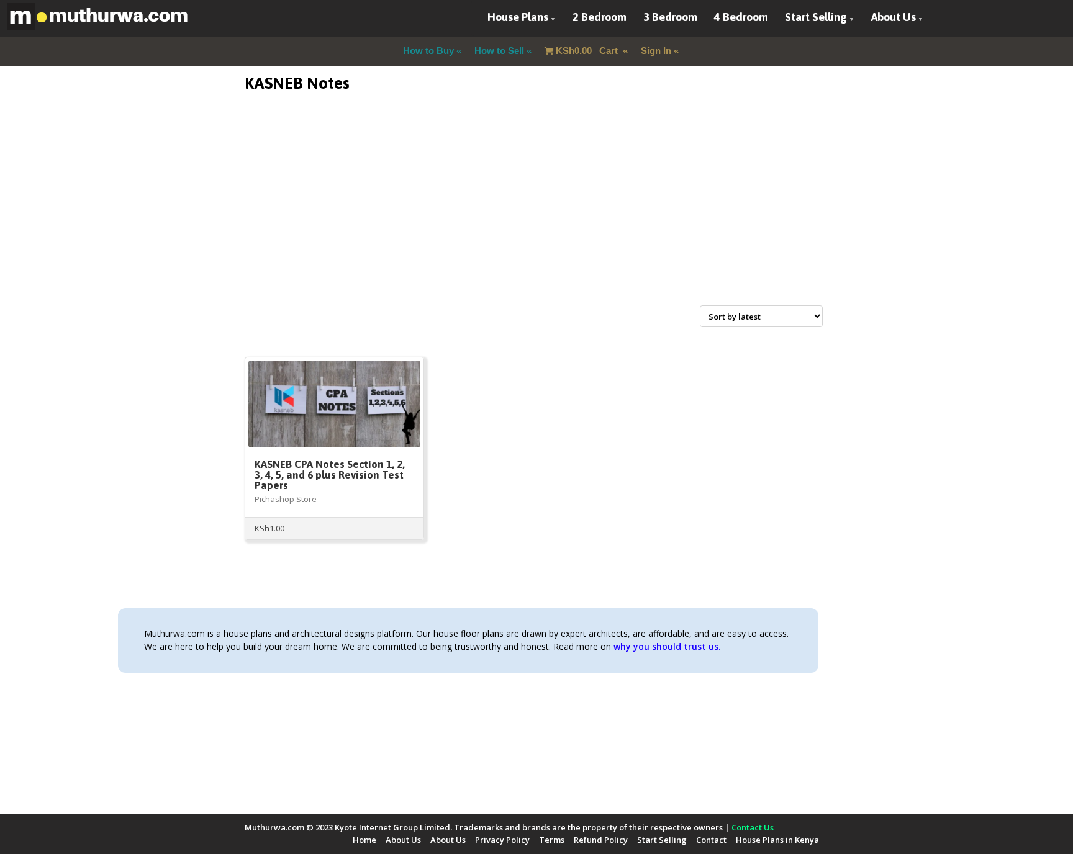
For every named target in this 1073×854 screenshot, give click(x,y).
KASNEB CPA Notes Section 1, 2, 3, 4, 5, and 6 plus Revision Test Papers (330, 475)
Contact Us (752, 827)
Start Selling (816, 17)
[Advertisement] (536, 213)
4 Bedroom (741, 17)
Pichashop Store (286, 499)
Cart (588, 50)
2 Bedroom (600, 17)
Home (364, 839)
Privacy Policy (502, 839)
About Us (893, 17)
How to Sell (499, 50)
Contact (711, 839)
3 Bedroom (670, 17)
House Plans (517, 17)
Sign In (656, 50)
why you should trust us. (667, 646)
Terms (551, 839)
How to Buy (428, 50)
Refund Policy (601, 839)
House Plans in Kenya (777, 839)
